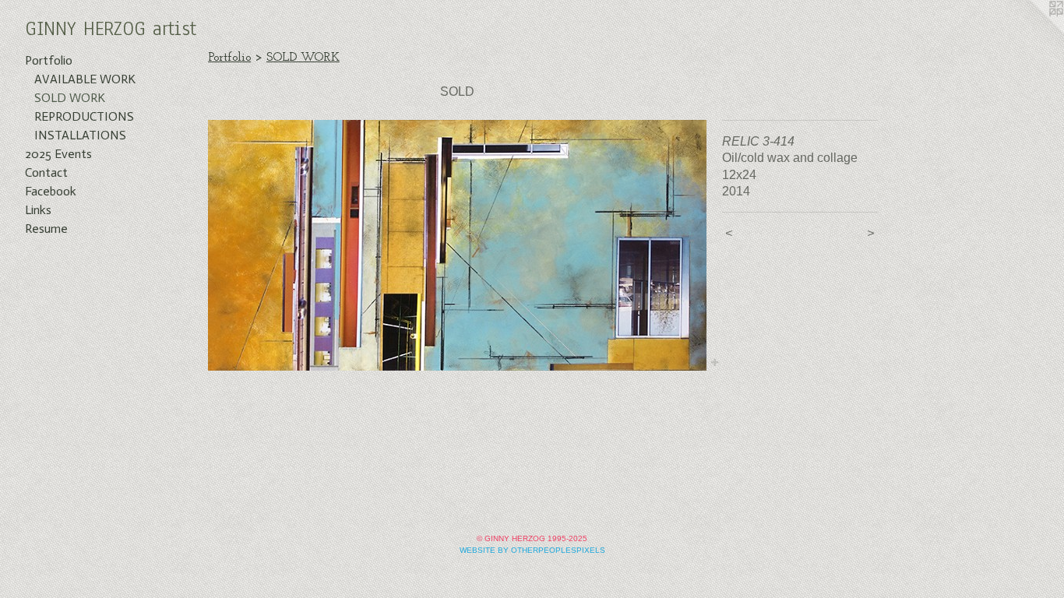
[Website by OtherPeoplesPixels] (1033, 31)
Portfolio (48, 60)
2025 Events (58, 153)
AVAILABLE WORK (85, 79)
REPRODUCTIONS (84, 116)
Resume (46, 228)
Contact (46, 172)
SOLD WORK (69, 97)
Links (38, 209)
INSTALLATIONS (80, 135)
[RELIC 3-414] (457, 245)
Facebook (50, 191)
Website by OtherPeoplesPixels (532, 550)
